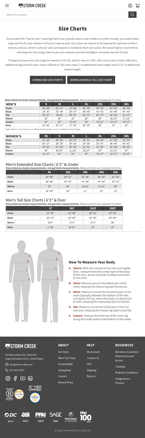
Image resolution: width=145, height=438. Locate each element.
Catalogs (120, 366)
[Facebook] (15, 379)
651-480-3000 (17, 370)
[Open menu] (7, 5)
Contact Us (93, 358)
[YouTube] (22, 379)
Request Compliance (126, 372)
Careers (62, 376)
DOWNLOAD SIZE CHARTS (48, 80)
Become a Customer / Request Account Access (127, 356)
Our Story (63, 352)
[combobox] (70, 14)
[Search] (132, 15)
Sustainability (65, 364)
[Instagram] (8, 379)
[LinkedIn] (30, 379)
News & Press (65, 382)
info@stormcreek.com (21, 364)
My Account (93, 352)
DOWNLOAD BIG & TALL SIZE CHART (91, 80)
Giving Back (64, 370)
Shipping (91, 370)
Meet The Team (67, 358)
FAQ (89, 364)
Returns (91, 376)
